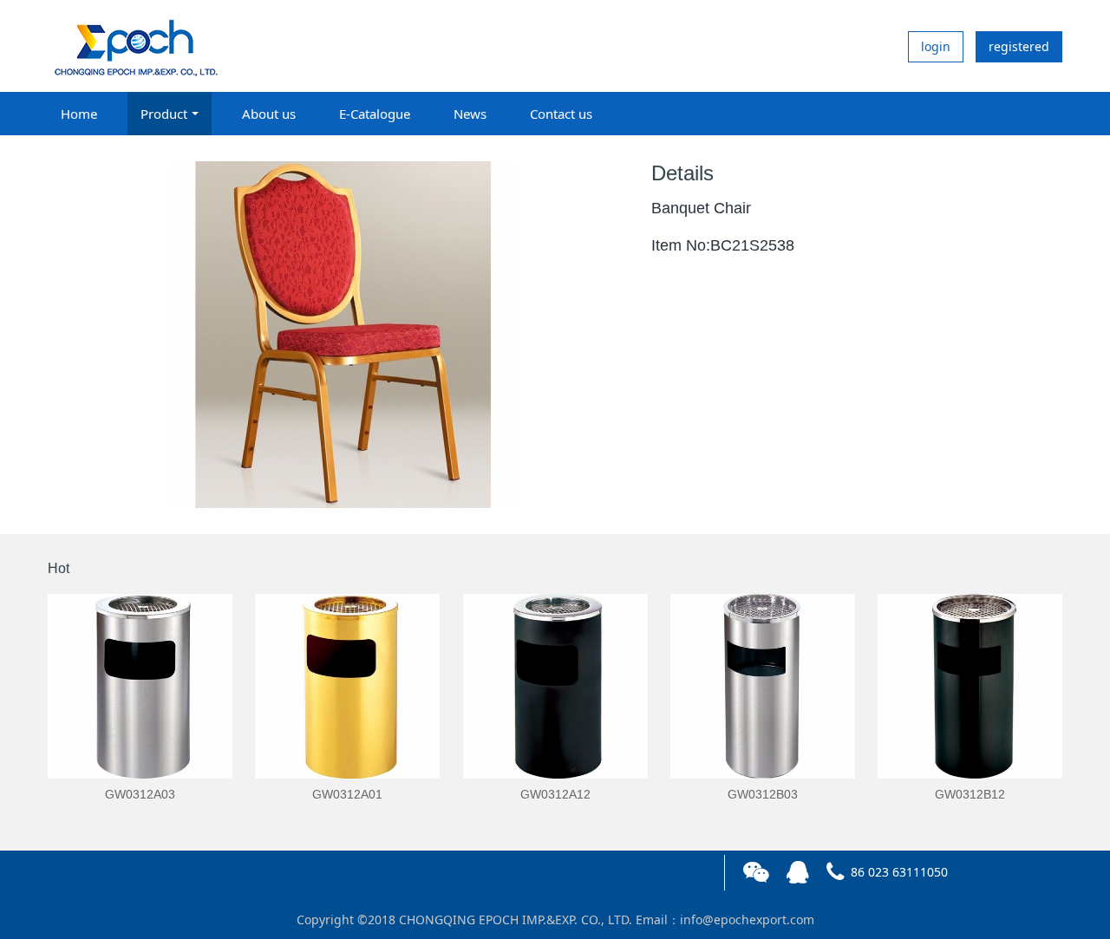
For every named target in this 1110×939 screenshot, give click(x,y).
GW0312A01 (347, 794)
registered (1019, 46)
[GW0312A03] (140, 686)
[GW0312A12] (555, 686)
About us (269, 113)
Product (163, 113)
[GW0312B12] (970, 686)
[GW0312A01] (347, 686)
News (470, 113)
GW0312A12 (555, 794)
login (935, 46)
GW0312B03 (763, 794)
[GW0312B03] (762, 686)
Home (79, 113)
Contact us (561, 113)
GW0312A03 (140, 794)
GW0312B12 (970, 794)
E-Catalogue (374, 113)
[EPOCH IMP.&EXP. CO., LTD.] (134, 46)
